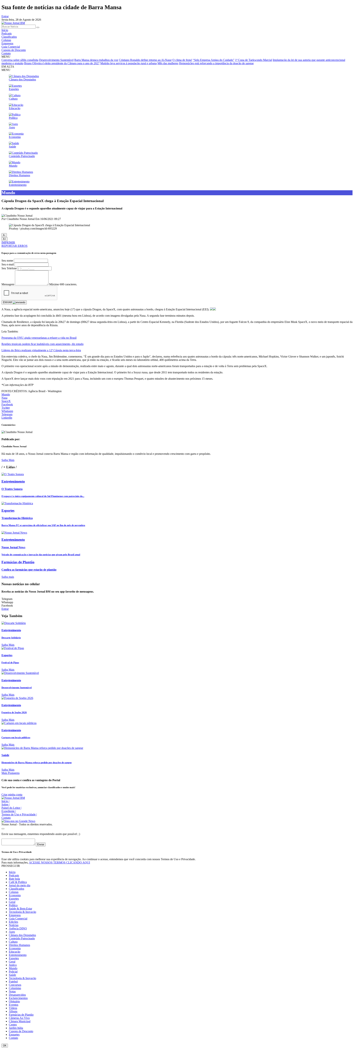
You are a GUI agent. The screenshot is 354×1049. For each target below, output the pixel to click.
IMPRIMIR (8, 242)
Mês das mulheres (167, 63)
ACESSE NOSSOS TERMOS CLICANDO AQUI (59, 862)
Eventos (13, 1004)
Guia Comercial (10, 46)
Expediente (8, 811)
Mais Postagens (10, 773)
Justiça (13, 964)
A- (4, 235)
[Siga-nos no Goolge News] (18, 821)
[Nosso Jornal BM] (13, 22)
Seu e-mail (7, 264)
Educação (14, 951)
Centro (13, 1024)
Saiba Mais (7, 460)
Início (4, 30)
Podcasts (6, 33)
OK (4, 1045)
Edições (13, 921)
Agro (12, 931)
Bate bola (14, 878)
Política (13, 905)
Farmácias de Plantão (21, 1014)
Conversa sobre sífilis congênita (19, 60)
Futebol (13, 981)
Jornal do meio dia (19, 885)
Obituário (14, 1001)
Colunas (6, 40)
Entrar (5, 16)
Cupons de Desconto (13, 50)
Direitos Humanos (19, 945)
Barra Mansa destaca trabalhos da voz (96, 60)
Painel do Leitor (11, 807)
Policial (13, 971)
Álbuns (13, 1011)
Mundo (5, 394)
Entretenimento (18, 955)
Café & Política (18, 882)
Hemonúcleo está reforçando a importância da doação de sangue (216, 63)
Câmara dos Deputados (22, 935)
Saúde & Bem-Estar (20, 908)
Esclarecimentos (18, 998)
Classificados (9, 36)
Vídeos (13, 1008)
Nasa (4, 397)
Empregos (7, 43)
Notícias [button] (13, 925)
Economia (15, 895)
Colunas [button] (13, 892)
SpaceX (6, 401)
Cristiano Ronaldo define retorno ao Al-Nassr (145, 60)
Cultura (13, 941)
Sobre (5, 804)
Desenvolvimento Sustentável (56, 60)
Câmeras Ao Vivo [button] (19, 1018)
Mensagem (7, 284)
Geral (12, 901)
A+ (4, 239)
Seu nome (7, 260)
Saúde (12, 974)
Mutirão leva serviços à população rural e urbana (128, 63)
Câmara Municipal (19, 1021)
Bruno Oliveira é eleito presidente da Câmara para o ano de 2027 (62, 63)
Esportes (14, 898)
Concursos (15, 984)
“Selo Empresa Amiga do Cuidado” (213, 60)
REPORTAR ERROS (14, 245)
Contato (6, 53)
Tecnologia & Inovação (22, 911)
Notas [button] (12, 991)
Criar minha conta (11, 794)
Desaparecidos (17, 994)
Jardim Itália (16, 1027)
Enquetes (14, 1034)
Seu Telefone (9, 268)
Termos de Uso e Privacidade (19, 814)
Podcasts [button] (14, 875)
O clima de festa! (182, 60)
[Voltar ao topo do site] (2, 828)
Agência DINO (18, 928)
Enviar (40, 844)
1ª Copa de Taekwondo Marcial (253, 60)
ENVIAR (8, 302)
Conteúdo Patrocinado (22, 938)
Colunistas (15, 988)
